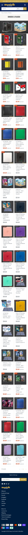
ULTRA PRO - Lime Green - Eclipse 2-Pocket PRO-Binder (7, 97)
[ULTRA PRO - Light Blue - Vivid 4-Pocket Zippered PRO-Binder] (20, 450)
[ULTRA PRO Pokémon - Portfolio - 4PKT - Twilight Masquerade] (20, 379)
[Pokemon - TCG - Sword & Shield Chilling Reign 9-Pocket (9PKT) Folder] (8, 182)
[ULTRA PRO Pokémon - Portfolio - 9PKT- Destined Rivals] (8, 403)
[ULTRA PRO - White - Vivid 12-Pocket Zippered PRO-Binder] (8, 157)
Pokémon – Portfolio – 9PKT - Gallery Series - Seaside (20, 192)
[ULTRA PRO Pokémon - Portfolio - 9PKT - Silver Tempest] (8, 305)
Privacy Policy (4, 519)
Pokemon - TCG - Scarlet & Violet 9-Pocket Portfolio (7, 364)
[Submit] (25, 8)
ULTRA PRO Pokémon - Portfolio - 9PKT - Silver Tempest (7, 315)
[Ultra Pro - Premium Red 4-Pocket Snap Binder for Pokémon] (8, 40)
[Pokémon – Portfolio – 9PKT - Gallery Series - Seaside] (20, 182)
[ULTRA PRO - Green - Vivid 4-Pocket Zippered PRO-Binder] (20, 427)
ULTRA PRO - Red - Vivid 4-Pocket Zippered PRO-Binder (7, 436)
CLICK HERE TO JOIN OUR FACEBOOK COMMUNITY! (14, 1)
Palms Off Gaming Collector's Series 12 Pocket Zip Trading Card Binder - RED (7, 266)
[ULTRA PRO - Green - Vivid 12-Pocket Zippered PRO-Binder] (20, 134)
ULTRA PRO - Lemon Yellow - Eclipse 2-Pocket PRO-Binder (7, 74)
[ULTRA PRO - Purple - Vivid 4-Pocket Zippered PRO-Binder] (8, 450)
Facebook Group (5, 493)
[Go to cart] (25, 5)
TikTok (3, 501)
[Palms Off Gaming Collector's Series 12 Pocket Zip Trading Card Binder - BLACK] (20, 157)
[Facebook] (2, 484)
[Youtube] (4, 484)
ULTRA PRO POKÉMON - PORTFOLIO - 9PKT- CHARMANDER (6, 217)
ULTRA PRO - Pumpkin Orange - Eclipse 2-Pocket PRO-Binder (20, 74)
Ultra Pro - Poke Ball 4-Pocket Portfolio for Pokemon (19, 97)
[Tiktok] (8, 484)
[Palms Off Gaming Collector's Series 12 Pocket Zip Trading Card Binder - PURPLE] (20, 232)
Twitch (3, 505)
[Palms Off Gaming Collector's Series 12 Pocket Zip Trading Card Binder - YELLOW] (20, 306)
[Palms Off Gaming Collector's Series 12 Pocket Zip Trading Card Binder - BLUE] (20, 256)
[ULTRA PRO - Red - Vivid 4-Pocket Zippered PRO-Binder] (8, 427)
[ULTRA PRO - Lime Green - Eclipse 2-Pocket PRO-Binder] (8, 88)
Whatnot (3, 491)
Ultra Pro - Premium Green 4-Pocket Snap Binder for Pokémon (20, 50)
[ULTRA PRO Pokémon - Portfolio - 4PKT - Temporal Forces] (20, 355)
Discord (3, 495)
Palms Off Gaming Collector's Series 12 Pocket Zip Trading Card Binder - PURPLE (20, 242)
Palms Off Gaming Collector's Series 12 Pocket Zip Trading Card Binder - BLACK (20, 167)
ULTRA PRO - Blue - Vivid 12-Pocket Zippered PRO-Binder (7, 144)
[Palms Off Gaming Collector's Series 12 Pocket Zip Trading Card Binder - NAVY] (20, 207)
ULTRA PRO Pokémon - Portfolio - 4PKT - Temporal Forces (20, 365)
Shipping (3, 513)
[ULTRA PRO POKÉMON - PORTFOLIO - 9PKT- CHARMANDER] (8, 207)
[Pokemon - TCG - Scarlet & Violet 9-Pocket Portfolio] (8, 355)
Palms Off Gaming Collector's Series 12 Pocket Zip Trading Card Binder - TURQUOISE (7, 291)
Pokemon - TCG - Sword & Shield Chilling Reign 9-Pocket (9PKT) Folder (7, 192)
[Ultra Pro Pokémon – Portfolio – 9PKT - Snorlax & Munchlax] (20, 281)
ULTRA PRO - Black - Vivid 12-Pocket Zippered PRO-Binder (7, 120)
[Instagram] (6, 484)
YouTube (3, 503)
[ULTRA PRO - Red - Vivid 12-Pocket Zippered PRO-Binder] (20, 111)
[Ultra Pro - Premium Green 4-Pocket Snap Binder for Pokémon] (20, 40)
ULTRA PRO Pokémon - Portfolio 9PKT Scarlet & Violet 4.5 (20, 340)
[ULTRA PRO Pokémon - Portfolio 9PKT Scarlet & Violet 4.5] (20, 331)
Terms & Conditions (6, 517)
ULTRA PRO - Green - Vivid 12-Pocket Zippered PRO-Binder (20, 144)
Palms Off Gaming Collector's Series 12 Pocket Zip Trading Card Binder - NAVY (20, 217)
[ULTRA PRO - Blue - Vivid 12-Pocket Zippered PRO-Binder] (8, 134)
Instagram (3, 497)
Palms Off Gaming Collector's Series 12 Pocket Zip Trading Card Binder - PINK (7, 242)
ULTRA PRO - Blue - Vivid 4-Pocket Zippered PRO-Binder (20, 413)
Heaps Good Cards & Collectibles (16, 531)
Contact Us (4, 511)
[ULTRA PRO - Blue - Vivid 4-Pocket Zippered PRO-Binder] (20, 403)
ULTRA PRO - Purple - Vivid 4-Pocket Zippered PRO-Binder (7, 459)
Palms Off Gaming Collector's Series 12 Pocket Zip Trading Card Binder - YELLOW (20, 316)
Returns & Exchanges (6, 515)
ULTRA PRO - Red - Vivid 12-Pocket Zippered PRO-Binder (20, 120)
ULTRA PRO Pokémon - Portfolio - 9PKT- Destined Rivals (7, 413)
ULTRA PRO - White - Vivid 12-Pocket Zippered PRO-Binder (7, 167)
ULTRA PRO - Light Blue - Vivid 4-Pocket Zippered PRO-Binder (20, 459)
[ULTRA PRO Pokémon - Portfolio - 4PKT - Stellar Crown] (8, 379)
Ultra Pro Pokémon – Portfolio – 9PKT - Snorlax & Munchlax (20, 291)
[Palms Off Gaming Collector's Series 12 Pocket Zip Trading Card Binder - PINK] (8, 232)
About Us (3, 509)
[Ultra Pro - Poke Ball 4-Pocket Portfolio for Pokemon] (20, 88)
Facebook (3, 499)
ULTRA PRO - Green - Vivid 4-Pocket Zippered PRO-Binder (20, 436)
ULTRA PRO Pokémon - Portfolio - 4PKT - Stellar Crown (7, 388)
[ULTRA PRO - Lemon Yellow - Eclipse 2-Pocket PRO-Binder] (8, 64)
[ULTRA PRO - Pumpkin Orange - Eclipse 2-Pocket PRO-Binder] (20, 64)
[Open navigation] (2, 5)
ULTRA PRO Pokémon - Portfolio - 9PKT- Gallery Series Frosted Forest (7, 341)
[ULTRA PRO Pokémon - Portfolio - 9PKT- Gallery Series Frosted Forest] (8, 331)
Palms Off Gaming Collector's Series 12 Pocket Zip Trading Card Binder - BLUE (20, 266)
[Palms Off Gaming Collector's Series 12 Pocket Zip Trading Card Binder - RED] (8, 256)
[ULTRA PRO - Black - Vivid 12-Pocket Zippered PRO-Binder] (8, 111)
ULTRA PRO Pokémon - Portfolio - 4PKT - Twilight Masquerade (20, 389)
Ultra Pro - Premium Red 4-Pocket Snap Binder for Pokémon (7, 50)
